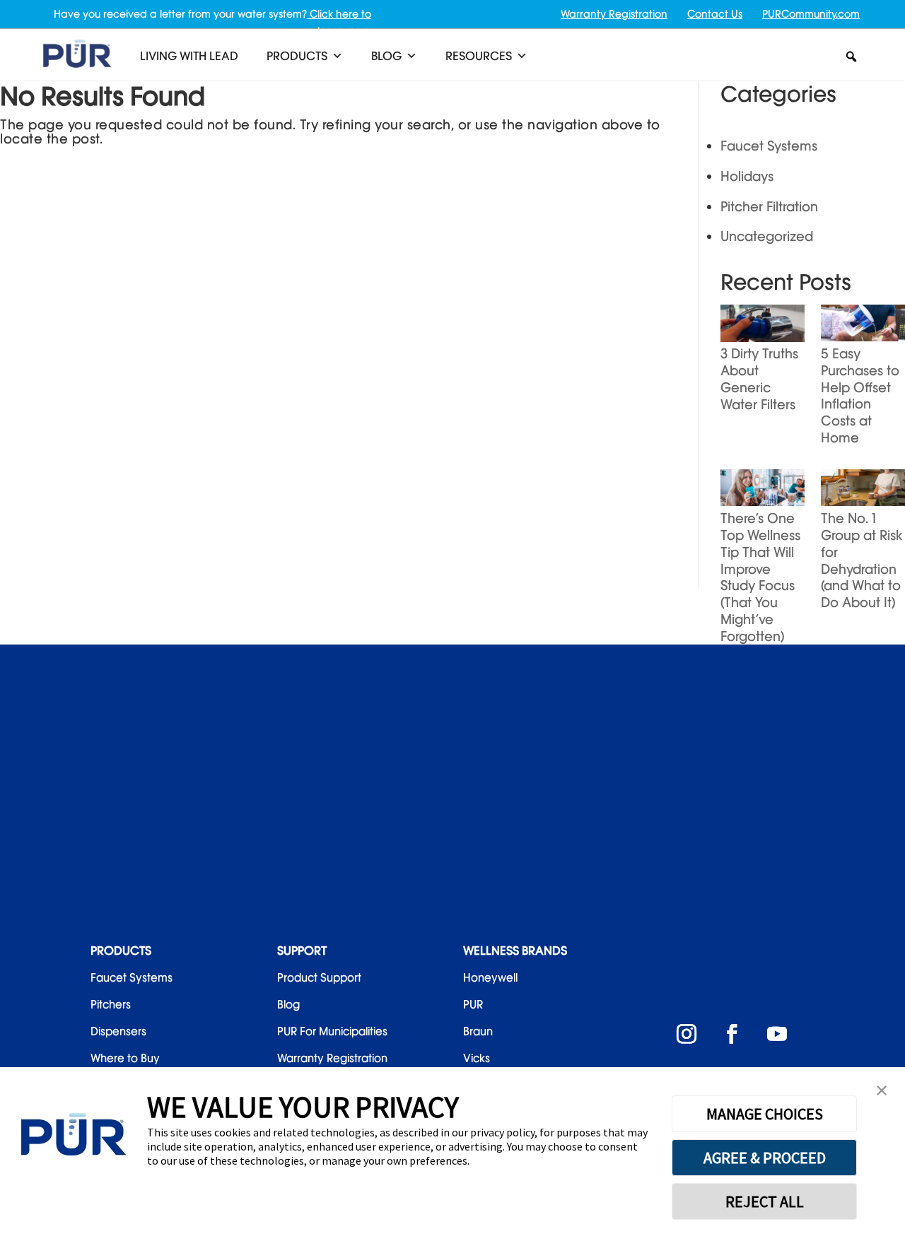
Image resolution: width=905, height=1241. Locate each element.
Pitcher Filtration (769, 206)
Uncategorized (766, 236)
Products (297, 56)
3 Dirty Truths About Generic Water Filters (759, 378)
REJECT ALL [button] (764, 1201)
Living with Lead (189, 56)
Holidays (746, 175)
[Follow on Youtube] (777, 1034)
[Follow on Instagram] (686, 1034)
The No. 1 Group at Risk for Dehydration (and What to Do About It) (862, 560)
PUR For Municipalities (332, 1031)
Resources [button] (478, 56)
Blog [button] (386, 56)
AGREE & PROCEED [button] (764, 1158)
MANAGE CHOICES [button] (764, 1114)
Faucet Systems (768, 145)
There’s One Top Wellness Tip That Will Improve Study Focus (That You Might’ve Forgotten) (760, 577)
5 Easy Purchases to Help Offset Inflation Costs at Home (860, 395)
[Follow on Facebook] (732, 1034)
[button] (851, 56)
